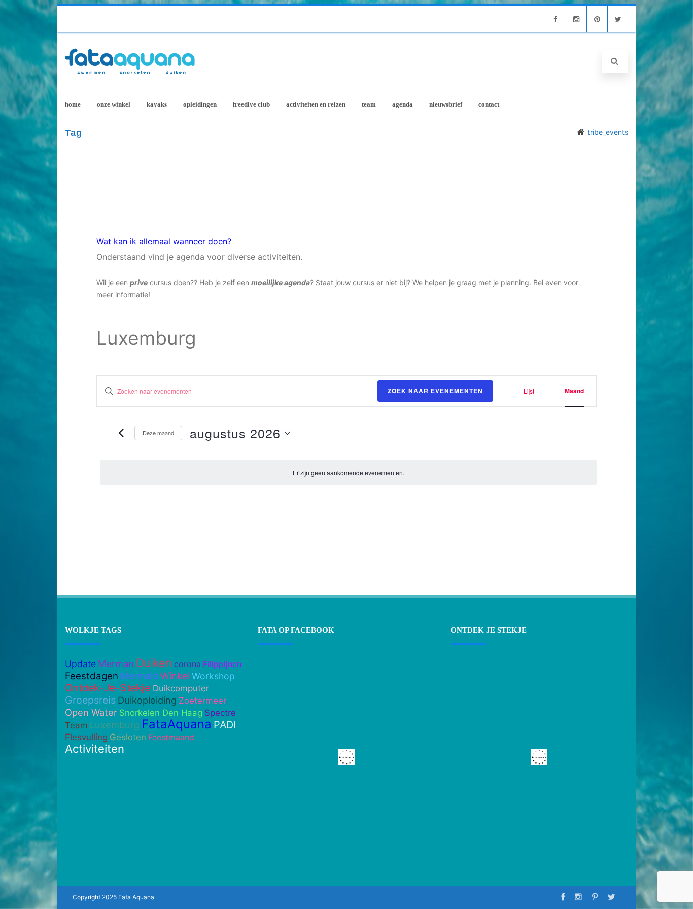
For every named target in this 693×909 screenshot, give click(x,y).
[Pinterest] (597, 19)
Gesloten (128, 737)
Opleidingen (200, 104)
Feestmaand (171, 737)
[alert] (348, 472)
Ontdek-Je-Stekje (108, 688)
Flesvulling (86, 737)
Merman (116, 663)
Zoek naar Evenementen (435, 390)
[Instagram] (576, 19)
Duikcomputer (181, 688)
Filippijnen (222, 664)
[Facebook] (555, 19)
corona (187, 664)
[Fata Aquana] (130, 75)
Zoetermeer (202, 700)
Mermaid (139, 675)
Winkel (175, 676)
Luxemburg (115, 724)
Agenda (402, 104)
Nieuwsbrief (445, 104)
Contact (488, 104)
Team (369, 104)
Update (80, 663)
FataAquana (177, 724)
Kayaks (157, 104)
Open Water (91, 712)
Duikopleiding (147, 700)
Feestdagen (91, 676)
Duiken (154, 663)
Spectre (220, 713)
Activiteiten (94, 748)
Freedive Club (251, 104)
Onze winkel (113, 104)
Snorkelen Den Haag (160, 713)
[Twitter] (618, 19)
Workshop (213, 676)
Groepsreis (90, 700)
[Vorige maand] (121, 433)
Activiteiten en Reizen (315, 104)
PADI (225, 725)
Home (73, 104)
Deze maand (158, 433)
